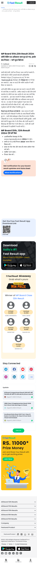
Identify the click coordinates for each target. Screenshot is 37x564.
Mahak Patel (10, 332)
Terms (10, 544)
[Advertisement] (18, 31)
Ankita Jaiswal (26, 315)
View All (18, 430)
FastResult (6, 64)
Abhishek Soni (18, 349)
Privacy (4, 544)
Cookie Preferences (21, 544)
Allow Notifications (13, 172)
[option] (18, 323)
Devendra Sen (26, 332)
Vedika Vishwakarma (11, 315)
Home (3, 7)
